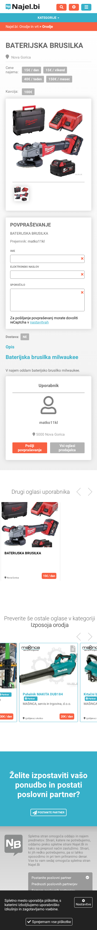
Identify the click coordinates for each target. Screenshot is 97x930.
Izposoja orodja (50, 625)
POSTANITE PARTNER (51, 812)
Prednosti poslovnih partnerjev (54, 884)
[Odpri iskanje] (61, 7)
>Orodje (46, 26)
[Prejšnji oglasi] (88, 492)
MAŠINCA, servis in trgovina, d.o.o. (47, 704)
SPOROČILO (17, 284)
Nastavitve (83, 904)
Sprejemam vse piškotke (51, 922)
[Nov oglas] (74, 7)
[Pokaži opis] (55, 507)
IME (12, 251)
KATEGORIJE (47, 17)
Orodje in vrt (29, 26)
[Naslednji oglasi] (80, 492)
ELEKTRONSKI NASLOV (24, 266)
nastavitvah (39, 322)
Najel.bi (12, 26)
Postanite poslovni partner (51, 878)
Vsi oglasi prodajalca (67, 448)
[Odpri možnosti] (86, 7)
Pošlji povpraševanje (30, 448)
